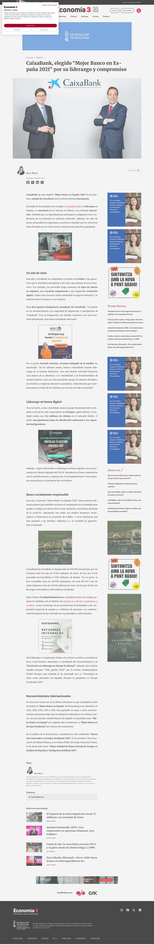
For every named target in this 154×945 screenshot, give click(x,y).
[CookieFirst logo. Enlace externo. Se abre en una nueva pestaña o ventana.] (10, 7)
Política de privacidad (49, 5)
